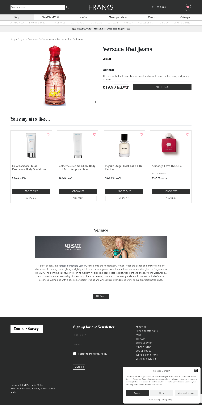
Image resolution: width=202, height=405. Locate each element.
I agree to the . (94, 354)
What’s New (17, 23)
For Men (164, 23)
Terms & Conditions (147, 355)
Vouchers (84, 17)
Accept (137, 393)
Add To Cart (162, 87)
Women (33, 39)
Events (151, 17)
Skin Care (96, 23)
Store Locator (144, 343)
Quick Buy (31, 198)
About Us (141, 327)
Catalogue (185, 17)
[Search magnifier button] (67, 7)
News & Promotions (147, 331)
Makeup (128, 23)
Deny (161, 393)
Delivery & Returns (146, 359)
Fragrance (59, 23)
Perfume (43, 39)
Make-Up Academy (118, 17)
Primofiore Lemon (76, 265)
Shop (16, 17)
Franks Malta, (36, 385)
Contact (140, 339)
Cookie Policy (154, 400)
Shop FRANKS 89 (50, 17)
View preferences (186, 393)
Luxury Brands (38, 23)
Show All (101, 296)
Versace (63, 265)
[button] (196, 370)
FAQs (138, 335)
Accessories (145, 23)
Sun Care (113, 23)
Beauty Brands (183, 23)
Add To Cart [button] (31, 191)
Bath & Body (78, 23)
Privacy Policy (167, 400)
